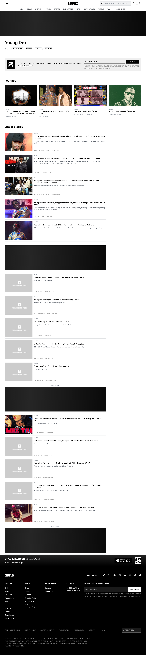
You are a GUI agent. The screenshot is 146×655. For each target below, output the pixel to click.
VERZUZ (101, 9)
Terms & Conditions (12, 630)
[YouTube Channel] (125, 575)
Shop (27, 588)
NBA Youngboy (18, 49)
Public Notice (64, 630)
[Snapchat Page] (130, 575)
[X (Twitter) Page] (109, 575)
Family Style (9, 618)
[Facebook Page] (104, 575)
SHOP (22, 9)
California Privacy (47, 630)
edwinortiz (38, 455)
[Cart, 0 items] (140, 3)
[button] (131, 630)
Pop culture (9, 598)
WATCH (110, 9)
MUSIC (48, 9)
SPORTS (57, 9)
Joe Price (37, 172)
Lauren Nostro (39, 433)
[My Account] (137, 3)
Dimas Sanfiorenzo (115, 114)
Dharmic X (37, 477)
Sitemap (92, 630)
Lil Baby (29, 49)
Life (6, 605)
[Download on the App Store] (123, 560)
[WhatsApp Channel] (115, 575)
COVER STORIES (89, 9)
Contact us (49, 591)
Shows (7, 612)
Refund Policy (30, 601)
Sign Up (132, 62)
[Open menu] (7, 3)
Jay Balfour (38, 336)
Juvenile (38, 49)
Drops (27, 591)
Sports (7, 601)
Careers (48, 588)
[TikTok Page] (135, 575)
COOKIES (102, 630)
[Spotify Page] (140, 575)
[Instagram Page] (120, 575)
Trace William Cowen (41, 150)
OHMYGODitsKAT (39, 314)
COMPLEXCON (121, 9)
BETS (78, 9)
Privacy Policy (90, 68)
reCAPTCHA (129, 66)
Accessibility (79, 630)
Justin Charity (39, 380)
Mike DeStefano (44, 116)
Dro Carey (48, 49)
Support (28, 595)
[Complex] (73, 3)
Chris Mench (38, 291)
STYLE (29, 9)
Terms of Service (102, 68)
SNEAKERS (38, 9)
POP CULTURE (68, 9)
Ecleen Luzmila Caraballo (83, 114)
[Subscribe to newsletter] (134, 589)
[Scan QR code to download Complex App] (138, 560)
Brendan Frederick (11, 116)
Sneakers (8, 595)
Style (41, 109)
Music (7, 109)
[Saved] (133, 3)
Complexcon (9, 615)
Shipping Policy (31, 598)
